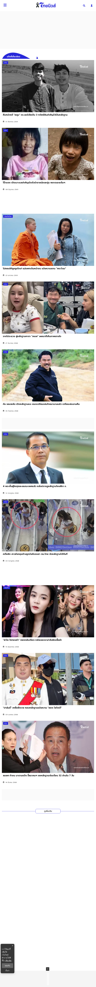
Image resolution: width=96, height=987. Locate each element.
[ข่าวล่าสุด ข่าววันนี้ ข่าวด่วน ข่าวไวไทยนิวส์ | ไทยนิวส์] (46, 5)
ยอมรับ (7, 966)
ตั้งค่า (8, 971)
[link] (48, 93)
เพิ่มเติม (8, 960)
